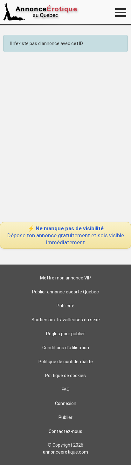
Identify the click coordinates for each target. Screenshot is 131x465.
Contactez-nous (65, 431)
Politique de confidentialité (65, 361)
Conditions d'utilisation (65, 347)
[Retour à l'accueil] (42, 12)
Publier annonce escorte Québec (65, 291)
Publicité (65, 305)
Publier (65, 417)
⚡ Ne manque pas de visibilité (65, 235)
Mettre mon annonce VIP (65, 277)
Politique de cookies (65, 375)
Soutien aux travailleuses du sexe (65, 319)
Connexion (65, 403)
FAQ (66, 389)
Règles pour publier (65, 333)
